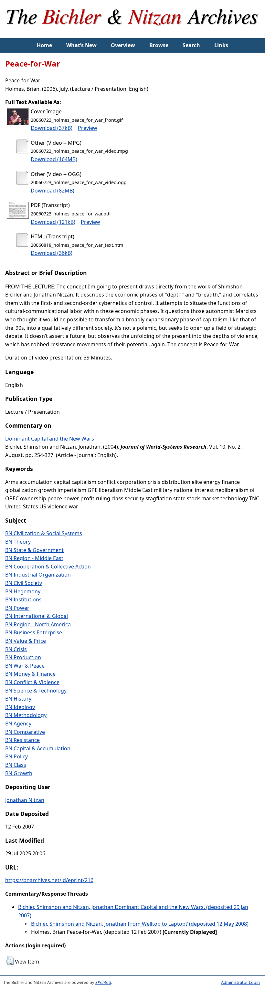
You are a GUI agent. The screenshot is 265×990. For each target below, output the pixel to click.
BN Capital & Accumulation (37, 748)
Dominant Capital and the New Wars (49, 438)
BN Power (17, 607)
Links (221, 45)
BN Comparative (25, 731)
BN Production (23, 657)
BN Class (15, 764)
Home (44, 45)
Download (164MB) (54, 159)
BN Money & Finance (30, 673)
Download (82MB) (52, 190)
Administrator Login (240, 982)
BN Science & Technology (36, 690)
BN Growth (18, 773)
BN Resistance (22, 740)
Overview (123, 45)
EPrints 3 (103, 982)
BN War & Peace (25, 665)
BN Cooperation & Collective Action (48, 566)
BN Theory (18, 541)
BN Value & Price (25, 640)
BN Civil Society (23, 583)
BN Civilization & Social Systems (43, 533)
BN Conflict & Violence (32, 682)
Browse (158, 45)
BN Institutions (23, 599)
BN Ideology (20, 707)
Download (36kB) (51, 252)
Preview (87, 127)
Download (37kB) (51, 127)
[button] (10, 960)
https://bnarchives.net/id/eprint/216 (49, 880)
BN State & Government (34, 550)
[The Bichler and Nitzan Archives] (133, 33)
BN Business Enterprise (33, 632)
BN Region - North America (38, 624)
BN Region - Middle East (34, 558)
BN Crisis (16, 649)
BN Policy (16, 756)
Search (191, 45)
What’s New (81, 45)
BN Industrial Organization (38, 574)
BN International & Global (36, 616)
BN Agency (18, 723)
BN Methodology (26, 715)
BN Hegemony (22, 591)
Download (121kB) (53, 221)
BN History (18, 698)
